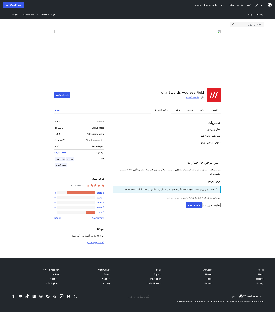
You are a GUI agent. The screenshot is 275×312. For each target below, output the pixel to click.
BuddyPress (53, 283)
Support (158, 274)
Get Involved (104, 270)
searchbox (60, 159)
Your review (98, 217)
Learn (159, 270)
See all (57, 217)
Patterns (209, 283)
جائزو (202, 110)
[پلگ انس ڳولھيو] (233, 24)
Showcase (208, 270)
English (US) (60, 152)
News (261, 274)
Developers (156, 279)
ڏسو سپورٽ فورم (95, 242)
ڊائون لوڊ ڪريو (62, 95)
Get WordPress (13, 5)
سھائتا (57, 110)
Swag (107, 283)
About (261, 270)
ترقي (177, 110)
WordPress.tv (154, 283)
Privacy (260, 283)
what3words (192, 97)
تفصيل (214, 110)
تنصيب (189, 110)
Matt (56, 274)
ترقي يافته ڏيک (161, 110)
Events (107, 274)
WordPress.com (51, 270)
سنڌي (234, 296)
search (70, 159)
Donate (106, 279)
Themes (209, 274)
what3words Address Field (182, 92)
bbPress (54, 279)
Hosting (260, 279)
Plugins (209, 279)
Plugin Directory (256, 14)
